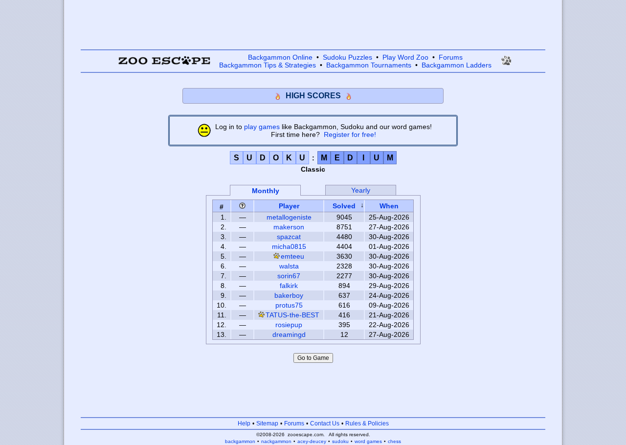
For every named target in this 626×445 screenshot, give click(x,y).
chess (394, 441)
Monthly (265, 191)
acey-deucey (311, 441)
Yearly (360, 190)
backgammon (240, 441)
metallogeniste (289, 217)
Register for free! (350, 134)
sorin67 (288, 276)
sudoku (340, 441)
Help (244, 423)
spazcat (289, 237)
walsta (289, 266)
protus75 (289, 305)
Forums (451, 57)
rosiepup (288, 325)
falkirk (289, 285)
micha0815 (289, 246)
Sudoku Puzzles (347, 57)
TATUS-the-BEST (292, 315)
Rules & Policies (367, 423)
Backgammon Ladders (457, 65)
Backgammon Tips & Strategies (267, 65)
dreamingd (289, 334)
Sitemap (267, 423)
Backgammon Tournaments (368, 65)
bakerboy (288, 295)
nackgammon (276, 441)
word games (368, 441)
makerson (288, 227)
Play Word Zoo (405, 57)
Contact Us (324, 423)
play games (262, 127)
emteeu (292, 256)
